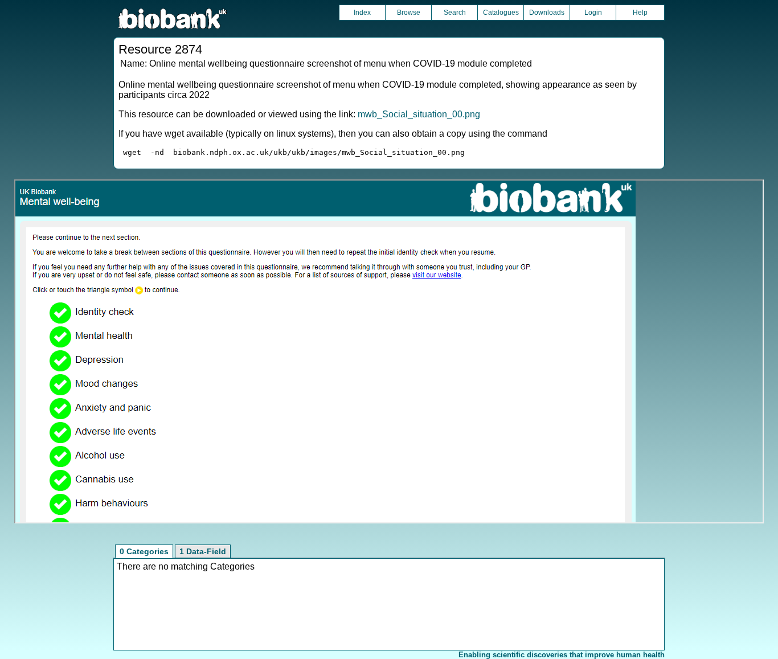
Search (455, 13)
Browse (408, 13)
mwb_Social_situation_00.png (419, 114)
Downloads (546, 13)
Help (640, 13)
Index (362, 13)
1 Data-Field (202, 551)
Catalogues (501, 13)
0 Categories (144, 551)
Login (593, 13)
